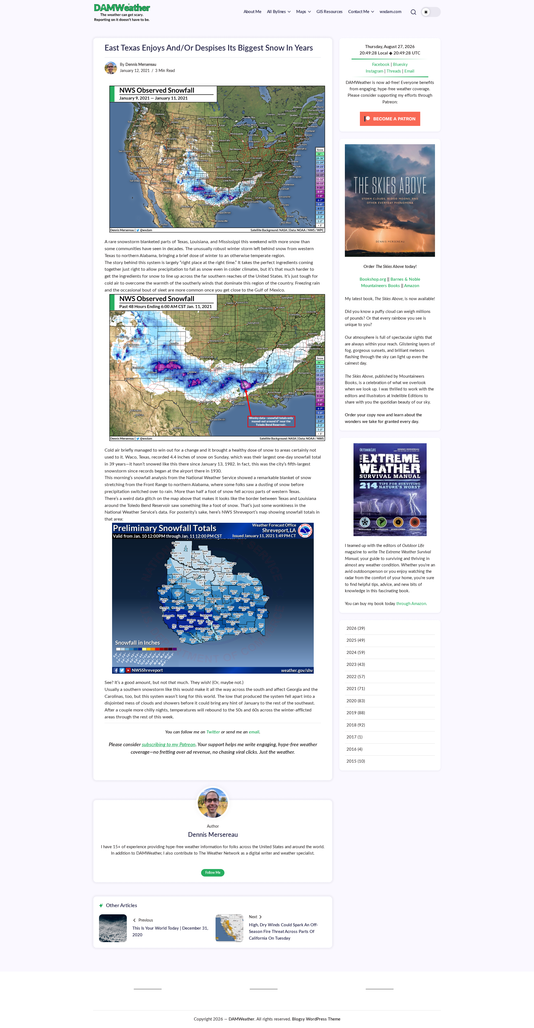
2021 (352, 689)
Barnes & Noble (405, 279)
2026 (352, 628)
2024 (352, 653)
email (254, 732)
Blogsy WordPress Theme (316, 1019)
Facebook (381, 65)
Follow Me (212, 872)
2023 (352, 665)
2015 (352, 761)
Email (409, 71)
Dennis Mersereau (140, 65)
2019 (352, 713)
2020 (352, 701)
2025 (352, 640)
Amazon (411, 286)
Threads (394, 71)
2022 (352, 677)
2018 (352, 725)
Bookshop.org (373, 279)
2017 (352, 737)
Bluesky (400, 65)
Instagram (374, 71)
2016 (352, 749)
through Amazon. (411, 604)
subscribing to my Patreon (169, 744)
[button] (413, 12)
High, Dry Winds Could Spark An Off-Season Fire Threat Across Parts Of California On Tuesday (283, 931)
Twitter (213, 732)
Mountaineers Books (380, 286)
